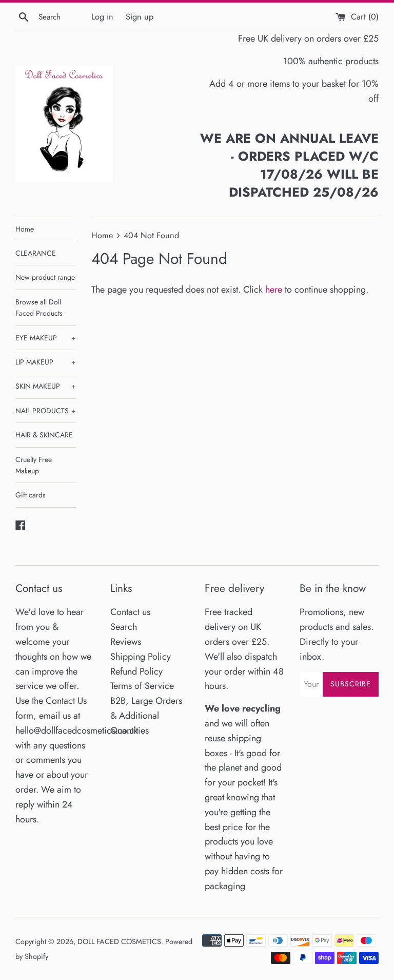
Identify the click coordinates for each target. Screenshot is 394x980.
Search (123, 626)
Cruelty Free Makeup (33, 465)
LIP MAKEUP (45, 362)
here (273, 289)
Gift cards (30, 495)
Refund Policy (136, 671)
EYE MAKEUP (45, 338)
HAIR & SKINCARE (44, 435)
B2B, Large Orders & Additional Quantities (146, 715)
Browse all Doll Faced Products (39, 307)
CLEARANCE (35, 253)
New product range (45, 277)
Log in (102, 17)
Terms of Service (142, 686)
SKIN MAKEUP (45, 386)
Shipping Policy (140, 656)
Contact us (130, 612)
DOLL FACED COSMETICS (119, 941)
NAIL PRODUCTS (45, 411)
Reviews (125, 641)
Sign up (139, 17)
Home (24, 229)
